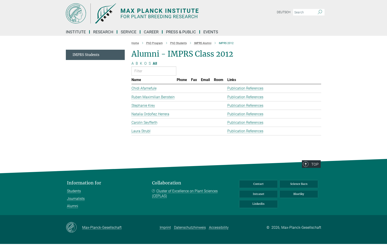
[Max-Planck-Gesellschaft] (74, 227)
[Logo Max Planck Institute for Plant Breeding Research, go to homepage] (150, 13)
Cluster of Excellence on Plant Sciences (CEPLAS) (185, 193)
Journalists (76, 199)
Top (314, 164)
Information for (84, 183)
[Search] (320, 12)
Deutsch (283, 12)
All (155, 63)
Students (74, 191)
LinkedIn (258, 203)
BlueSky (298, 194)
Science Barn (298, 184)
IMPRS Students (86, 55)
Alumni (72, 206)
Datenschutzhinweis (190, 227)
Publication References (245, 88)
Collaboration (166, 183)
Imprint (165, 227)
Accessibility (219, 227)
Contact (258, 184)
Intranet (258, 194)
